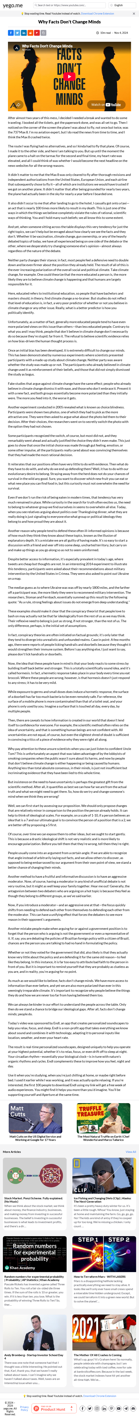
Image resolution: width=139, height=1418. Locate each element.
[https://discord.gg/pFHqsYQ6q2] (133, 1408)
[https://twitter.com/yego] (90, 1408)
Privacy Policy (24, 1408)
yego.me (13, 5)
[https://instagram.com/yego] (97, 1408)
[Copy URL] (43, 33)
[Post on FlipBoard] (37, 33)
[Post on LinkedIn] (24, 33)
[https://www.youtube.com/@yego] (119, 1408)
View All (131, 1151)
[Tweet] (17, 33)
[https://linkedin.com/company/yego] (104, 1408)
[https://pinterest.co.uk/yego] (111, 1408)
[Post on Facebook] (11, 33)
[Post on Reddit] (30, 33)
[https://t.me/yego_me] (126, 1408)
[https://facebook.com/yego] (82, 1408)
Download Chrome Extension (97, 13)
